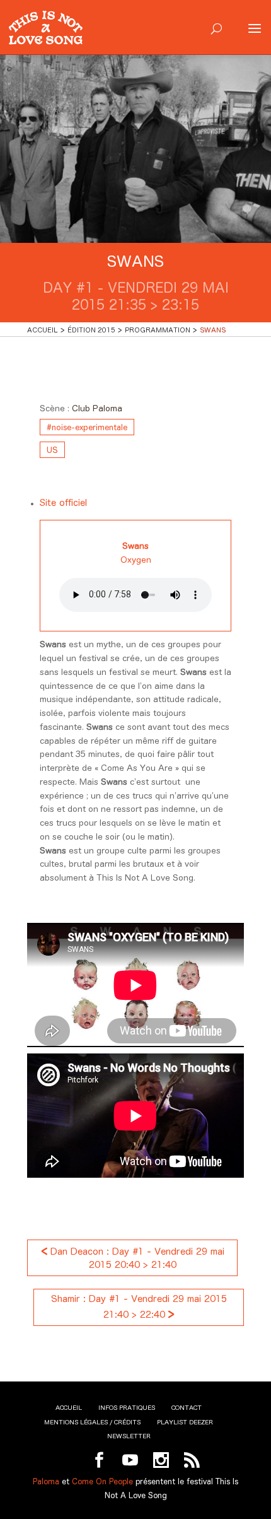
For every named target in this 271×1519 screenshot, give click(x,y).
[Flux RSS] (192, 1461)
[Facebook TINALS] (99, 1461)
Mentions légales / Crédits (92, 1422)
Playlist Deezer (185, 1422)
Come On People (102, 1481)
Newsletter (129, 1436)
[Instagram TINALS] (161, 1461)
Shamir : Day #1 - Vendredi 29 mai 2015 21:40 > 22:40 (139, 1306)
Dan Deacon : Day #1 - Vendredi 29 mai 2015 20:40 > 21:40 (132, 1257)
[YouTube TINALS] (130, 1461)
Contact (186, 1407)
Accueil (68, 1407)
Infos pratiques (126, 1407)
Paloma (46, 1481)
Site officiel (63, 502)
